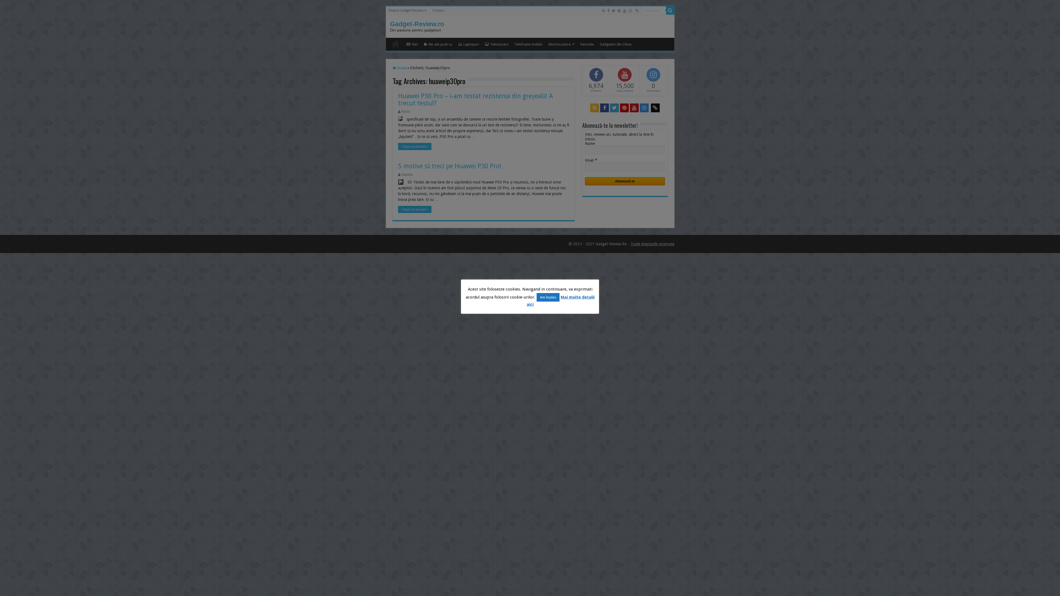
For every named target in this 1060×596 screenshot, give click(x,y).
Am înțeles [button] (548, 297)
